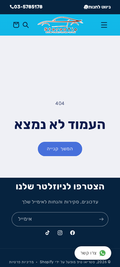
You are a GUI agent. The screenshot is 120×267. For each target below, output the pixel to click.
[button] (104, 25)
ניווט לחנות (99, 7)
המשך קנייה (60, 148)
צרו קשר (88, 253)
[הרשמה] (101, 219)
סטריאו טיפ (86, 262)
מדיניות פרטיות (21, 262)
